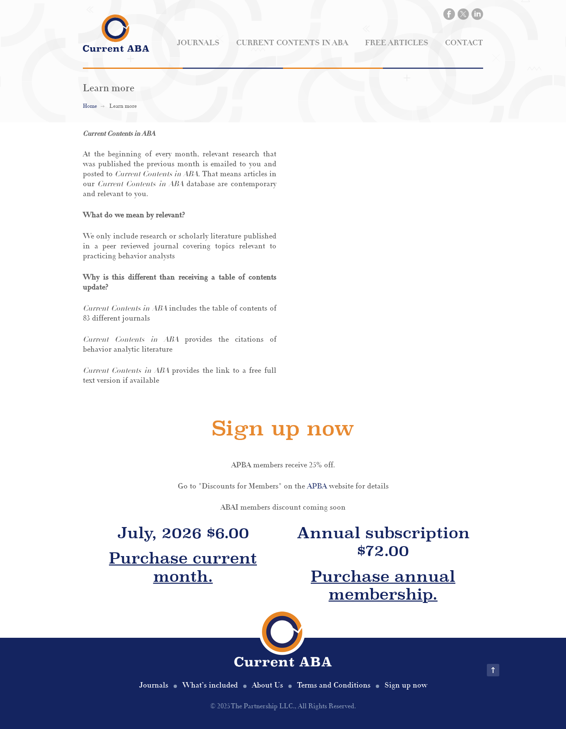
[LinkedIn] (477, 14)
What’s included (210, 685)
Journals (198, 43)
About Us (267, 685)
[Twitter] (463, 14)
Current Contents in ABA (292, 43)
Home (90, 106)
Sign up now (406, 685)
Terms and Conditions (333, 685)
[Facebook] (449, 14)
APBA (317, 486)
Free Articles (396, 43)
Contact (464, 43)
